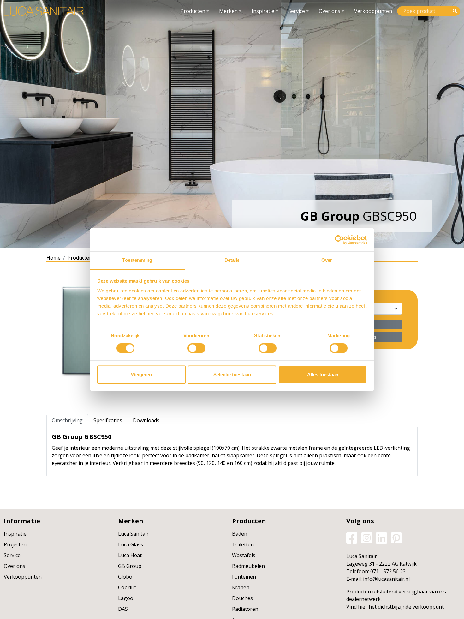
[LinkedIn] (381, 537)
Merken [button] (228, 11)
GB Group (129, 565)
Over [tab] (326, 260)
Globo (125, 576)
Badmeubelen (248, 565)
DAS (123, 608)
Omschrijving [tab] (67, 420)
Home (53, 257)
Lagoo (125, 598)
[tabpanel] (232, 452)
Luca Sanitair (133, 533)
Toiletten (243, 544)
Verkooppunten (373, 11)
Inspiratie (15, 533)
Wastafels (243, 555)
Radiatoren (245, 608)
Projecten (15, 544)
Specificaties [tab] (107, 420)
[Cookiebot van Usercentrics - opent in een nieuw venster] (339, 239)
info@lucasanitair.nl (386, 578)
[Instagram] (366, 537)
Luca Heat (130, 555)
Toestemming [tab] (137, 260)
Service (12, 555)
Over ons (14, 565)
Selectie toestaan (232, 374)
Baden (239, 533)
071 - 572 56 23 (388, 571)
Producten (80, 257)
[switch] (196, 348)
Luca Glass (130, 544)
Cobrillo (127, 587)
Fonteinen (244, 576)
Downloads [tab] (146, 420)
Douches (242, 598)
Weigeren (141, 374)
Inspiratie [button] (263, 11)
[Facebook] (351, 537)
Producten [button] (193, 11)
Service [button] (296, 11)
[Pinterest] (396, 537)
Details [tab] (232, 260)
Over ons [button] (329, 11)
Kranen (240, 587)
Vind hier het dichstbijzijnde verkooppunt (395, 606)
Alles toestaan (322, 374)
